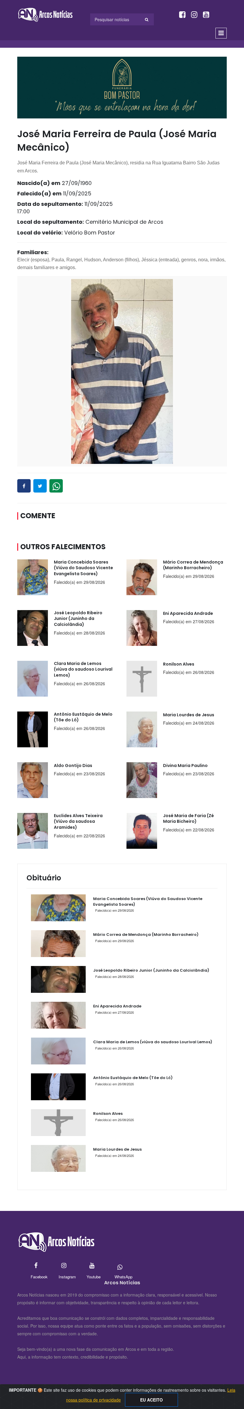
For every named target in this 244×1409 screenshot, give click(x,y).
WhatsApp (120, 1266)
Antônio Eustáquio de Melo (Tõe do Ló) (133, 1078)
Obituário (43, 878)
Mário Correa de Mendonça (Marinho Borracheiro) (145, 934)
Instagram (64, 1266)
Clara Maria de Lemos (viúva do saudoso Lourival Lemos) (152, 1042)
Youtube (92, 1266)
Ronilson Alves (108, 1113)
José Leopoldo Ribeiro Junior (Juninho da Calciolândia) (151, 970)
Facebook (36, 1266)
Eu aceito (151, 1400)
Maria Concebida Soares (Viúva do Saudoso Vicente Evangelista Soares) (147, 901)
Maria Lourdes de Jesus (117, 1149)
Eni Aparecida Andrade (117, 1006)
